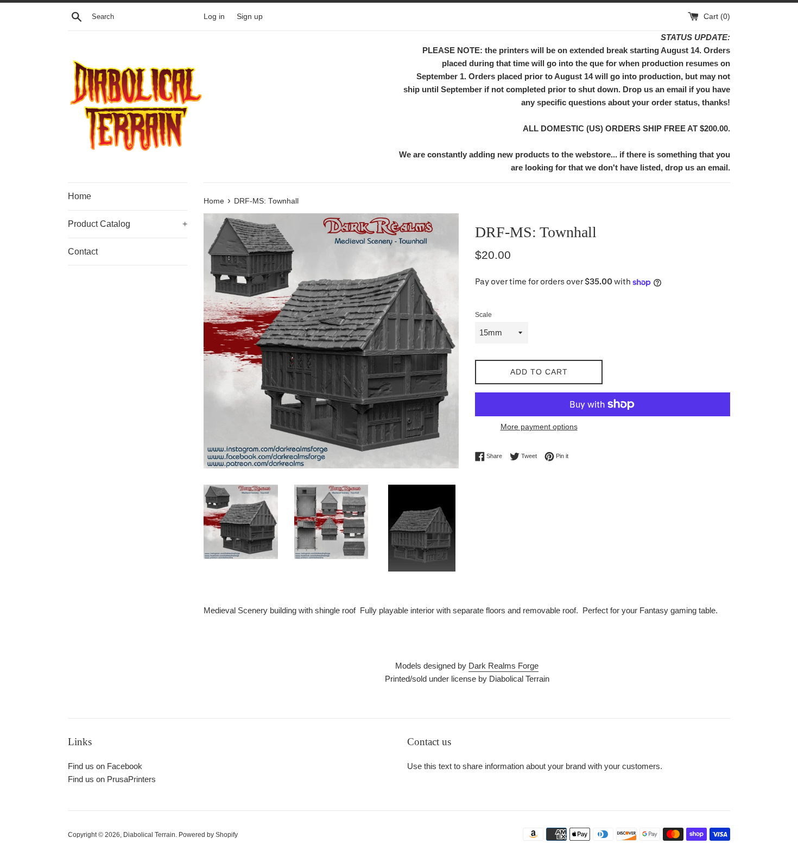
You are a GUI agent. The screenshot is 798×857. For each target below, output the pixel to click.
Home (79, 196)
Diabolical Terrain (149, 835)
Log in (214, 16)
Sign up (250, 16)
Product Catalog (127, 223)
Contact (83, 251)
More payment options (539, 426)
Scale (483, 315)
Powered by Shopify (208, 835)
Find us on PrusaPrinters (112, 779)
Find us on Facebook (105, 766)
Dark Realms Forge (503, 665)
